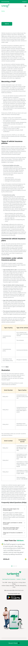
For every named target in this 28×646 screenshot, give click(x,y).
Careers (19, 579)
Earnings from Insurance (8, 579)
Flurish (24, 579)
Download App (5, 1)
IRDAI (7, 366)
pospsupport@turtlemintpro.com (15, 590)
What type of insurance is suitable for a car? (13, 533)
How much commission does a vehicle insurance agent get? (11, 528)
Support (24, 1)
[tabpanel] (14, 553)
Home (3, 11)
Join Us (7, 23)
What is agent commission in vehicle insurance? (12, 523)
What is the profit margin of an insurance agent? (11, 509)
